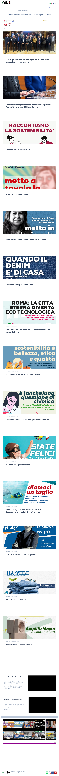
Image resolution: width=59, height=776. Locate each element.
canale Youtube (27, 717)
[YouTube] (55, 3)
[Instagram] (51, 3)
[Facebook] (53, 3)
